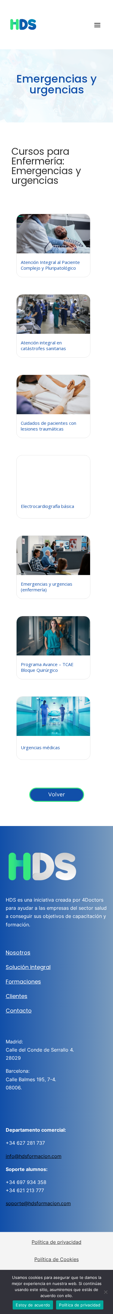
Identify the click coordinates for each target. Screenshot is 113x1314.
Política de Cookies (56, 1259)
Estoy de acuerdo (33, 1305)
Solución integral (28, 967)
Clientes (16, 996)
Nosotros (18, 952)
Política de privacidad (56, 1242)
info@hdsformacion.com (33, 1156)
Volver (56, 794)
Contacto (19, 1010)
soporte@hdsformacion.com (38, 1203)
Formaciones (23, 981)
